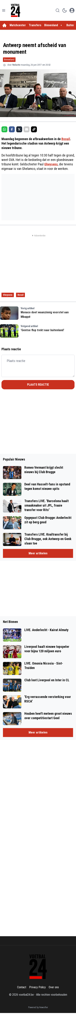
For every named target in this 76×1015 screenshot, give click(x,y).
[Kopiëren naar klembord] (34, 129)
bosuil (20, 295)
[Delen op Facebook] (12, 129)
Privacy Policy (37, 987)
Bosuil (65, 139)
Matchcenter (18, 25)
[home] (4, 25)
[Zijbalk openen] (3, 10)
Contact (21, 987)
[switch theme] (64, 10)
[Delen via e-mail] (27, 129)
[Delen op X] (19, 129)
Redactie (16, 65)
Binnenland (51, 25)
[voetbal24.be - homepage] (15, 10)
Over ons (54, 987)
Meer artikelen (38, 553)
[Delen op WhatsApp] (4, 129)
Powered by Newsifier (38, 1007)
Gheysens (51, 164)
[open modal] (72, 10)
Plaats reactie (38, 384)
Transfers (35, 25)
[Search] (57, 10)
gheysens (7, 295)
